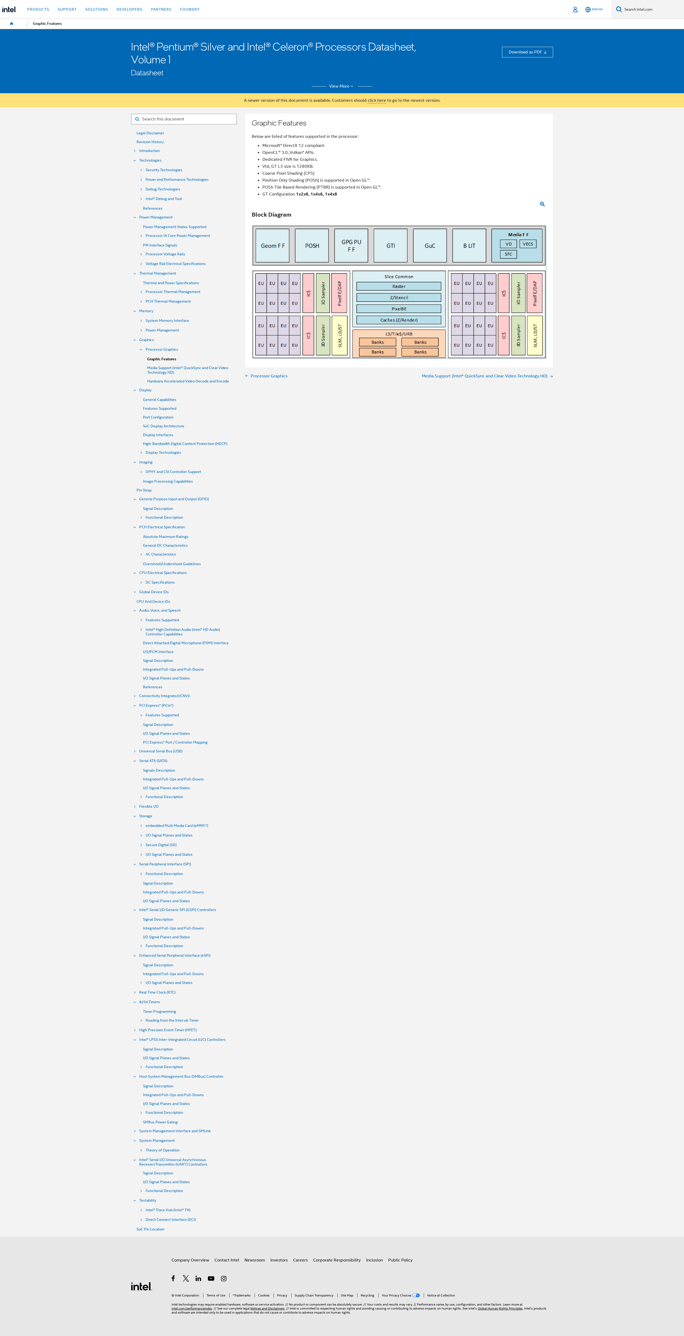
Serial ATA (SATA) (153, 761)
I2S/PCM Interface (158, 652)
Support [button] (67, 9)
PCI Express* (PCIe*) (156, 705)
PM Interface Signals (160, 245)
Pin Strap (144, 490)
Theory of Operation (163, 1150)
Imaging (146, 462)
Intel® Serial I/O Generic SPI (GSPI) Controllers (177, 910)
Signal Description (158, 508)
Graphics (146, 340)
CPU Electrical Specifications (163, 573)
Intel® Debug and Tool (164, 199)
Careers (300, 1260)
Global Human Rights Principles (500, 1308)
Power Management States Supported (174, 227)
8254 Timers (149, 1002)
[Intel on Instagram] (224, 1279)
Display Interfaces (158, 435)
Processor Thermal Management (173, 292)
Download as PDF (525, 52)
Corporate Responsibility (337, 1260)
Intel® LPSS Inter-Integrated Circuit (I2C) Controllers (182, 1039)
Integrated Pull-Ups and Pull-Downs (173, 669)
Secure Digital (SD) (161, 845)
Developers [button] (129, 9)
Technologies (150, 160)
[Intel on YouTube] (211, 1279)
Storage (145, 816)
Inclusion (374, 1260)
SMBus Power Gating (160, 1122)
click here (377, 100)
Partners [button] (161, 9)
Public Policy (400, 1260)
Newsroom (254, 1260)
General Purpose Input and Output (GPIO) (174, 499)
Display (145, 390)
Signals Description (159, 770)
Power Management (156, 217)
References (152, 208)
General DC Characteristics (165, 545)
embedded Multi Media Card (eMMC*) (177, 825)
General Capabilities (159, 399)
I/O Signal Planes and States (166, 678)
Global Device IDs (154, 592)
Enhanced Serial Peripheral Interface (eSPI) (175, 955)
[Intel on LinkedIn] (199, 1279)
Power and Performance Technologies (177, 179)
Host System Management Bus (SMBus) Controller (181, 1076)
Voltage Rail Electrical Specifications (176, 263)
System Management (157, 1140)
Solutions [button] (96, 9)
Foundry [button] (190, 9)
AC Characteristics (161, 554)
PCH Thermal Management (168, 301)
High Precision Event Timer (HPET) (168, 1030)
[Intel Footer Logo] (141, 1286)
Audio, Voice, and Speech (160, 610)
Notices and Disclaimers (267, 1308)
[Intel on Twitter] (186, 1279)
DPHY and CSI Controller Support (173, 472)
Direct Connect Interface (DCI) (171, 1219)
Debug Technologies (163, 189)
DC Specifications (160, 582)
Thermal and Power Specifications (171, 283)
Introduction (149, 151)
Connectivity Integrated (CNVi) (164, 696)
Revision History (150, 142)
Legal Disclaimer (150, 133)
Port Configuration (158, 417)
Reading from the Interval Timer (172, 1020)
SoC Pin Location (150, 1229)
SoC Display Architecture (163, 426)
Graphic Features (161, 359)
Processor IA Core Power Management (178, 235)
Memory (146, 311)
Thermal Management (157, 273)
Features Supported (159, 408)
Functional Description (164, 517)
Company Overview (190, 1260)
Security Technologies (164, 170)
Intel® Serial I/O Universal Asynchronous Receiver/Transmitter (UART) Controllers (173, 1162)
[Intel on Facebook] (173, 1279)
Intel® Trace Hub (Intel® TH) (168, 1210)
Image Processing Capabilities (168, 481)
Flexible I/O (149, 806)
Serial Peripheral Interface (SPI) (165, 864)
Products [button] (38, 9)
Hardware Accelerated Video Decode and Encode (188, 381)
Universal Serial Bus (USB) (160, 751)
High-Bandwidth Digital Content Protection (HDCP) (185, 444)
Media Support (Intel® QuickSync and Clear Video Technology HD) (187, 370)
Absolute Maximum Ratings (166, 536)
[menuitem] (12, 24)
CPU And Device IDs (153, 601)
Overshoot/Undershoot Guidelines (172, 564)
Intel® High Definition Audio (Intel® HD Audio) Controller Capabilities (183, 631)
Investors (279, 1260)
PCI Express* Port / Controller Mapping (175, 742)
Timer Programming (159, 1011)
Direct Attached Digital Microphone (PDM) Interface (186, 643)
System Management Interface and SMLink (175, 1131)
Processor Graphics (162, 349)
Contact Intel (227, 1260)
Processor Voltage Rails (165, 254)
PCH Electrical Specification (162, 527)
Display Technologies (163, 452)
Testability (147, 1200)
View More (339, 86)
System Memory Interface (167, 320)
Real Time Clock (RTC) (157, 992)
